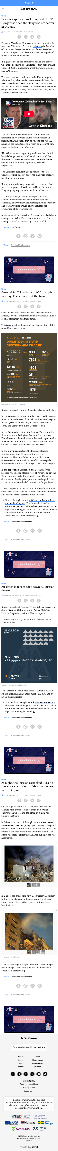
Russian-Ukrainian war (20, 245)
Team (37, 1057)
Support (29, 3)
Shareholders (37, 1060)
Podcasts (20, 1067)
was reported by (14, 620)
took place (51, 410)
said (27, 829)
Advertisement (37, 1063)
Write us (29, 1140)
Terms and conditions (29, 1084)
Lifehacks (20, 1063)
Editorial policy (29, 1081)
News (20, 1057)
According (50, 896)
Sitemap (37, 1067)
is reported (11, 325)
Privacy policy (29, 1088)
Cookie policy (29, 1091)
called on (37, 46)
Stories (21, 1060)
